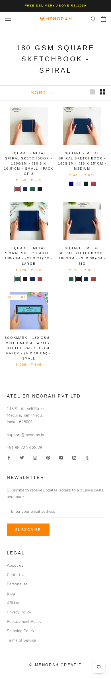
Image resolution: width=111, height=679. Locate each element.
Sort (39, 92)
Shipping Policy (20, 631)
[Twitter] (22, 457)
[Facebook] (9, 457)
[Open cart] (103, 19)
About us (15, 565)
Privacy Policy (19, 612)
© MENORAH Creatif (55, 665)
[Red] (17, 189)
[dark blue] (71, 184)
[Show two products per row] (102, 91)
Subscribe (28, 530)
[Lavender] (78, 184)
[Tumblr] (87, 457)
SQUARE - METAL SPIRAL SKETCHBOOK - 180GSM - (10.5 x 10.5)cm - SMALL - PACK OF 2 (28, 164)
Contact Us (16, 574)
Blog (11, 593)
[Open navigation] (8, 18)
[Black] (40, 189)
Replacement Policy (24, 621)
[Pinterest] (48, 457)
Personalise (17, 584)
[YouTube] (61, 457)
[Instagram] (35, 457)
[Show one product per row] (92, 91)
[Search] (93, 18)
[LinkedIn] (74, 457)
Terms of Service (21, 640)
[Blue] (25, 189)
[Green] (32, 189)
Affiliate (13, 603)
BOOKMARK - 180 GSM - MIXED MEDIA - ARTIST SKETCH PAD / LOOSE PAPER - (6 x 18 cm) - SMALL (29, 348)
